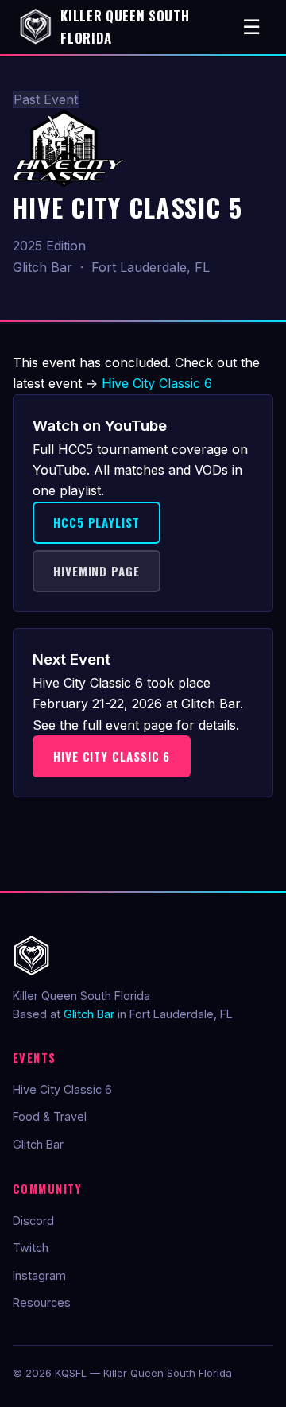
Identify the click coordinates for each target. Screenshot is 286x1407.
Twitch (30, 1247)
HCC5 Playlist (96, 522)
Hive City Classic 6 (157, 383)
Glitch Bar (89, 1014)
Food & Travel (50, 1116)
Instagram (39, 1275)
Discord (33, 1220)
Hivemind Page (96, 570)
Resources (42, 1302)
